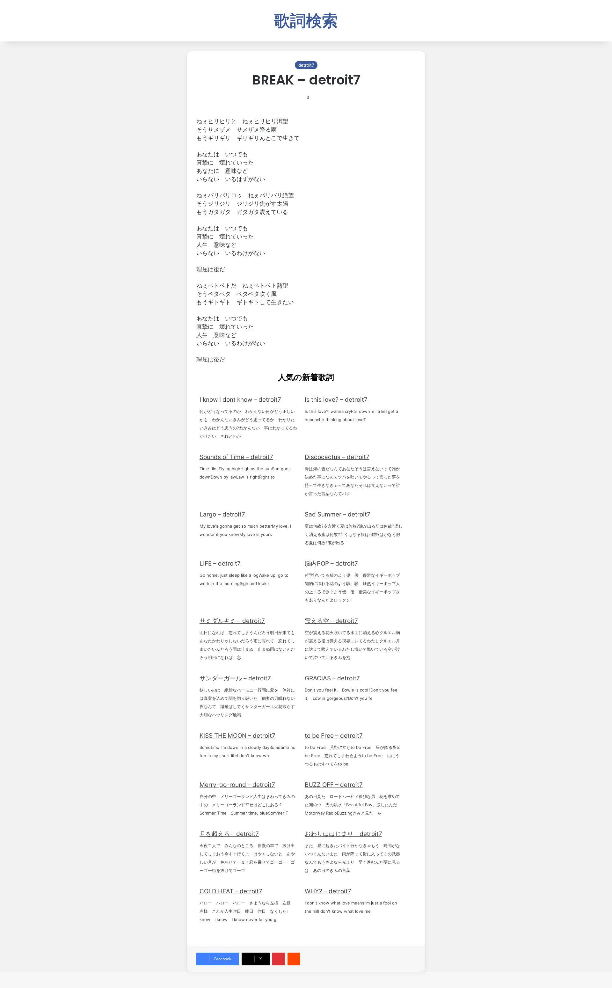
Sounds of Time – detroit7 (236, 457)
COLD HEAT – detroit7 (231, 891)
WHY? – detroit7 (328, 891)
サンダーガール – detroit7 (235, 678)
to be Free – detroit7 (334, 735)
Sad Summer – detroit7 (337, 514)
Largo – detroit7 (222, 514)
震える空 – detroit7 (331, 621)
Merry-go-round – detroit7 (237, 784)
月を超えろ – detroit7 (229, 834)
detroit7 (306, 65)
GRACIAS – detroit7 (332, 678)
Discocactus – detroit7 (337, 457)
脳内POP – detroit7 (331, 563)
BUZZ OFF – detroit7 (334, 784)
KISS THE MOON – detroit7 (237, 735)
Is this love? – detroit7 (336, 399)
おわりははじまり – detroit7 (343, 834)
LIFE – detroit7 (220, 563)
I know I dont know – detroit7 (240, 399)
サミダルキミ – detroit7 (232, 621)
